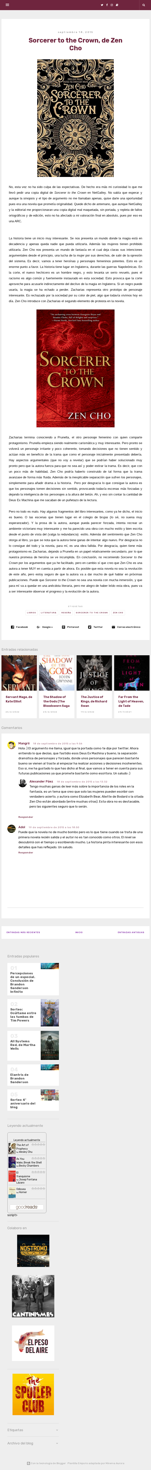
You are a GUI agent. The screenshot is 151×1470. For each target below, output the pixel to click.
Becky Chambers (29, 1165)
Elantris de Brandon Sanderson (19, 1078)
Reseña (66, 613)
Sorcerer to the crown (92, 613)
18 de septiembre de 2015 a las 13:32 (82, 781)
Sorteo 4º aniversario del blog (22, 1103)
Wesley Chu (25, 1152)
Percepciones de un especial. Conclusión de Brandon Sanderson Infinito (22, 982)
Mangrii (23, 743)
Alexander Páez (41, 781)
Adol (21, 827)
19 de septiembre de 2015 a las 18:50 (54, 827)
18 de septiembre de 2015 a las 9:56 (57, 743)
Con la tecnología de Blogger (48, 1463)
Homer (23, 1192)
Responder (25, 852)
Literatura (49, 613)
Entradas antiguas (131, 932)
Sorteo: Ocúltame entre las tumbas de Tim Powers (23, 1014)
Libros (31, 613)
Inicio (79, 932)
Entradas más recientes (23, 932)
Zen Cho (118, 613)
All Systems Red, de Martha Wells (23, 1044)
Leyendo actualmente (27, 1140)
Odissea (21, 1189)
